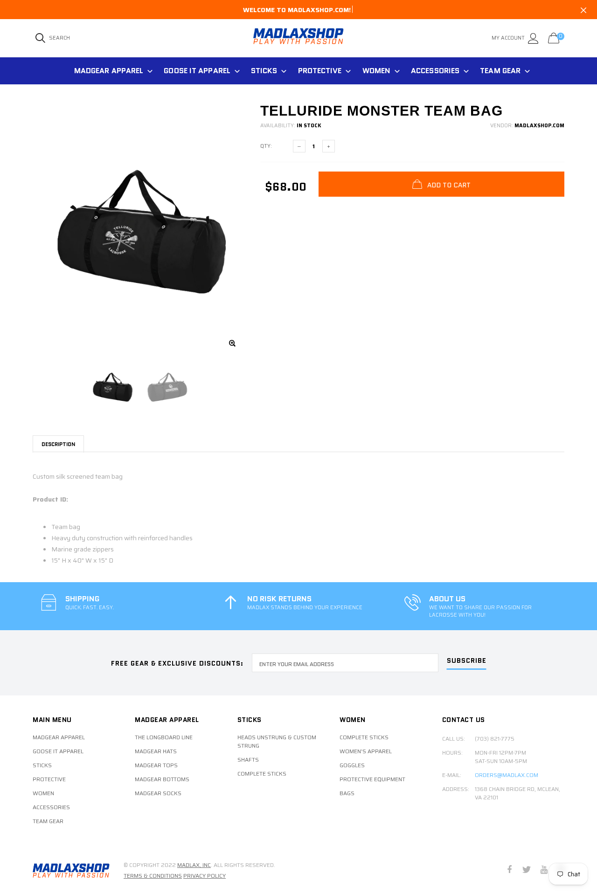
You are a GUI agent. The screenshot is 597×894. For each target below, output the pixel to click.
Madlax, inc (194, 864)
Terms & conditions (153, 875)
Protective (320, 70)
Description (58, 444)
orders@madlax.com (506, 775)
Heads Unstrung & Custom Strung (276, 741)
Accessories (435, 70)
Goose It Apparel (197, 70)
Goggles (352, 765)
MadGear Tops (156, 765)
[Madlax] (71, 870)
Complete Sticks (261, 774)
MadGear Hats (156, 751)
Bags (347, 793)
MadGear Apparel (109, 70)
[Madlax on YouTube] (544, 870)
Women (376, 70)
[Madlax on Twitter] (526, 870)
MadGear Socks (158, 793)
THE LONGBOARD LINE (164, 737)
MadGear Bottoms (162, 779)
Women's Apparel (366, 751)
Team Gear (500, 70)
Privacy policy (204, 875)
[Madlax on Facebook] (509, 870)
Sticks (264, 70)
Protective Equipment (372, 779)
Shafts (248, 760)
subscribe (466, 661)
